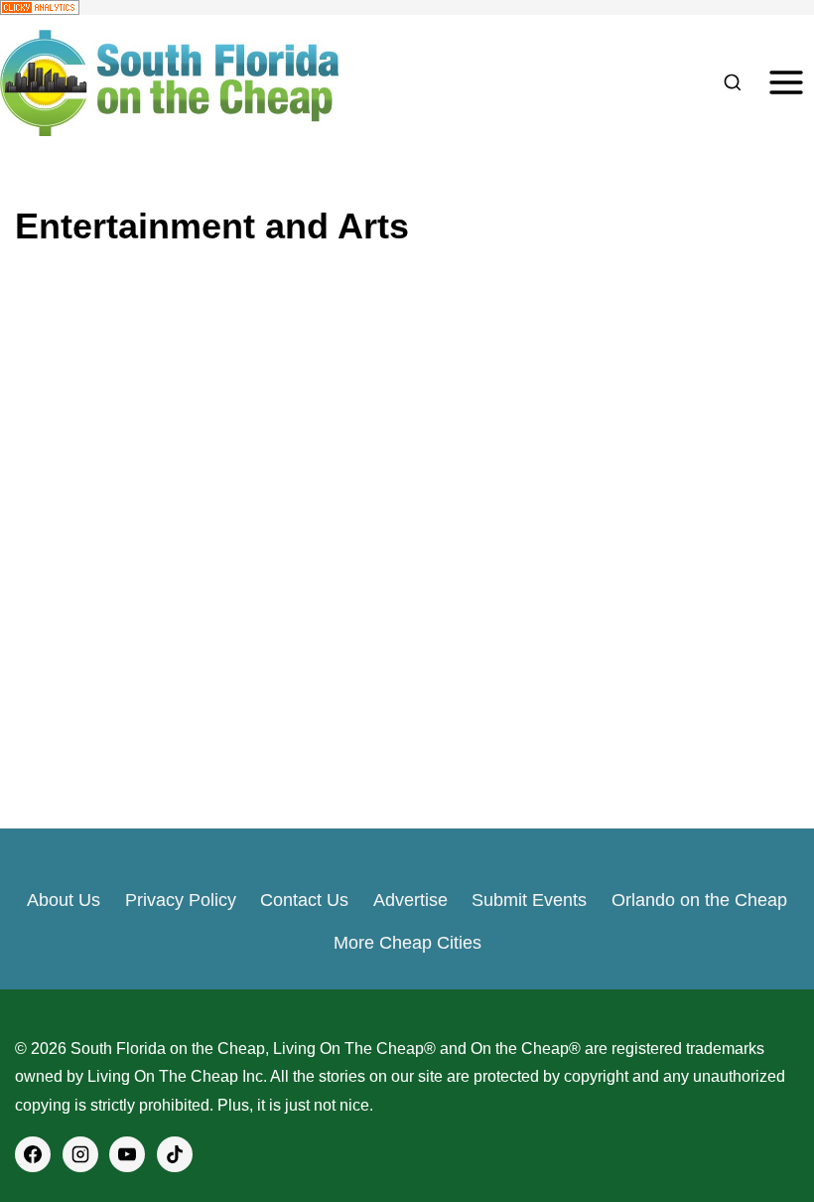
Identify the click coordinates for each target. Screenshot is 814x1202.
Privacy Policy (180, 900)
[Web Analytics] (407, 7)
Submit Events (529, 900)
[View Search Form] (732, 83)
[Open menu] (785, 83)
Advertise (410, 900)
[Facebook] (33, 1154)
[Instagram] (80, 1154)
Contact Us (304, 900)
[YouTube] (127, 1154)
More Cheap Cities (407, 943)
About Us (63, 900)
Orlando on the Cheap (699, 900)
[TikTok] (175, 1154)
